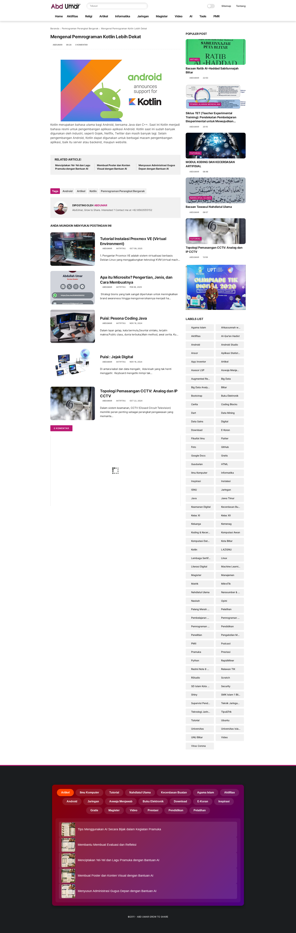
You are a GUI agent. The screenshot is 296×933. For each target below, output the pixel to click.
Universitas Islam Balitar (232, 728)
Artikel (103, 16)
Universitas (197, 728)
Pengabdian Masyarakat (232, 634)
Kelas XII (226, 515)
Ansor (194, 353)
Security (225, 686)
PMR (216, 16)
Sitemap (226, 5)
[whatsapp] (233, 16)
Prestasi (225, 651)
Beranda (54, 28)
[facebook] (227, 16)
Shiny (194, 694)
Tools (202, 16)
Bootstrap (196, 395)
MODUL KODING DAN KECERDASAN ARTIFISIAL (210, 164)
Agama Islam (198, 327)
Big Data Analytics (201, 387)
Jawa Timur (227, 498)
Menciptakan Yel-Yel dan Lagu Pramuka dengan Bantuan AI (72, 167)
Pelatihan (226, 609)
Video (178, 16)
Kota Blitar (226, 540)
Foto (193, 446)
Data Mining (228, 412)
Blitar (224, 387)
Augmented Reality (202, 378)
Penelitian (196, 634)
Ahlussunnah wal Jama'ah (232, 327)
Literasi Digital (199, 566)
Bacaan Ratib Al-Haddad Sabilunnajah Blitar (212, 70)
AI (190, 16)
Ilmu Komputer (199, 472)
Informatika (122, 16)
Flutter (224, 438)
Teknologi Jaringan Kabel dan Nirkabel (202, 711)
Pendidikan (227, 626)
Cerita (194, 404)
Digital (224, 421)
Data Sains (197, 421)
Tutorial (195, 153)
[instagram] (238, 16)
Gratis (224, 455)
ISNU (194, 489)
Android (68, 191)
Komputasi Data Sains (202, 540)
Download (196, 430)
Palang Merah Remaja (202, 609)
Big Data (226, 378)
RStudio (195, 677)
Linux (224, 558)
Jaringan (143, 16)
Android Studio (229, 344)
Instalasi (226, 481)
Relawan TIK (228, 669)
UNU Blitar (197, 737)
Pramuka (196, 651)
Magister (162, 16)
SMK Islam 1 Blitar (231, 694)
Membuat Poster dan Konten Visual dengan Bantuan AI (113, 167)
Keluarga (196, 523)
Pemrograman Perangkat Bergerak (80, 28)
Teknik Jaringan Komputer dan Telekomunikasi (232, 703)
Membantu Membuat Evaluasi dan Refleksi (107, 844)
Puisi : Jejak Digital (116, 357)
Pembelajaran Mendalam (205, 104)
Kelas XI (195, 515)
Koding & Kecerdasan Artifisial (202, 532)
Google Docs (198, 455)
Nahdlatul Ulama (200, 198)
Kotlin (93, 191)
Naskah (195, 600)
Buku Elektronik (229, 395)
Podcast (226, 643)
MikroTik (226, 583)
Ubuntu (225, 720)
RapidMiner (227, 660)
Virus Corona (198, 745)
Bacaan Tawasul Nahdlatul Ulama (209, 207)
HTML (224, 464)
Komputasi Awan (230, 532)
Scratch (225, 677)
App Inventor (198, 361)
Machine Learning (231, 566)
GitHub (225, 446)
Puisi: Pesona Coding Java (123, 318)
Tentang (241, 5)
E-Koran (225, 430)
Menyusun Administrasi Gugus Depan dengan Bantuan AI (157, 167)
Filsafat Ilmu (198, 438)
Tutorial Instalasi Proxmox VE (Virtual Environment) (133, 241)
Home (59, 16)
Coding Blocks (229, 404)
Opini (224, 600)
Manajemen (227, 575)
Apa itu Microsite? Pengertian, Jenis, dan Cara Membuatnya (136, 279)
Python (195, 660)
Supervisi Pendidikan (202, 703)
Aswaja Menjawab (231, 370)
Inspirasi (196, 481)
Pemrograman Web (202, 626)
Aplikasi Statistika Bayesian (232, 353)
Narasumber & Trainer (232, 592)
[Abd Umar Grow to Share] (65, 8)
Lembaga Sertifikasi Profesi (202, 558)
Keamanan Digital (201, 506)
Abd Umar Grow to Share (152, 916)
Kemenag (226, 523)
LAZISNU (226, 549)
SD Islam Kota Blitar (202, 686)
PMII (193, 643)
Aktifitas (72, 16)
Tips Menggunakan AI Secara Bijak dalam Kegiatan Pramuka (119, 829)
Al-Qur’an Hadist (230, 336)
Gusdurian (197, 464)
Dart (193, 412)
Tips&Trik (226, 711)
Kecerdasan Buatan (232, 506)
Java (194, 498)
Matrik (194, 583)
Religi (88, 16)
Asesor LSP (197, 370)
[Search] (144, 6)
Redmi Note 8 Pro (201, 669)
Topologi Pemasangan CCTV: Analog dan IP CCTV (138, 393)
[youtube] (244, 16)
